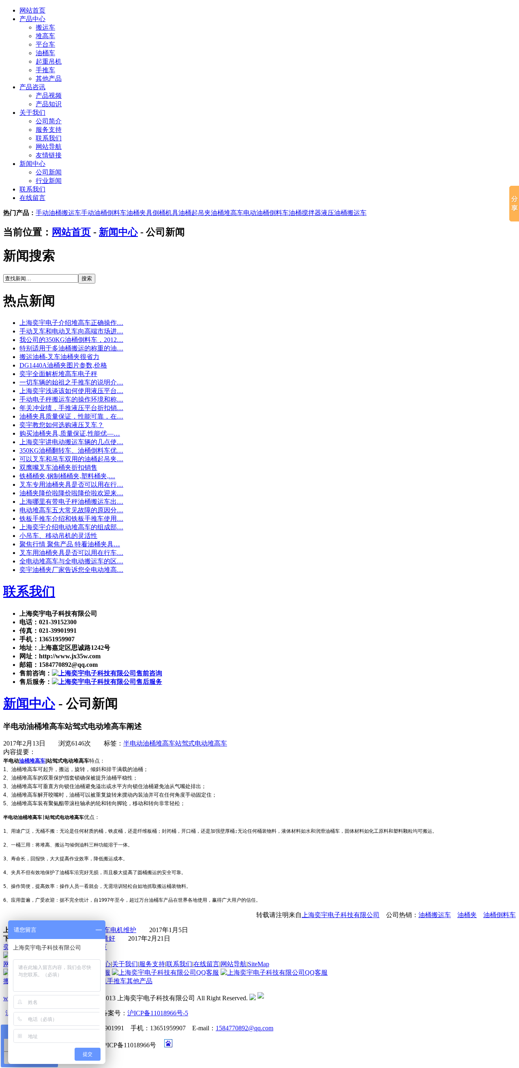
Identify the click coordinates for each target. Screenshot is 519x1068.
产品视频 (49, 95)
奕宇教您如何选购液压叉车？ (61, 424)
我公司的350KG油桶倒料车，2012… (71, 339)
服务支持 (49, 129)
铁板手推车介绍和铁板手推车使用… (71, 518)
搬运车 (45, 27)
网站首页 (32, 10)
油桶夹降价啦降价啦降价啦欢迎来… (71, 493)
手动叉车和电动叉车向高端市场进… (71, 331)
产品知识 (49, 104)
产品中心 (32, 18)
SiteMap (258, 964)
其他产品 (49, 78)
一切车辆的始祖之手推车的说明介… (71, 382)
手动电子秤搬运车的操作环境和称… (71, 399)
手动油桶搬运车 (58, 212)
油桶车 (45, 52)
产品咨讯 (32, 87)
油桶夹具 (139, 212)
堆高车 (45, 35)
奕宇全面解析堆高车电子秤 (58, 373)
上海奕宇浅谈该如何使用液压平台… (71, 390)
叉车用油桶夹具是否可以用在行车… (71, 552)
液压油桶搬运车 (344, 212)
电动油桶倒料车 (266, 212)
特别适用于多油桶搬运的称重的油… (71, 348)
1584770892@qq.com (244, 1028)
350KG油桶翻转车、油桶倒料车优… (71, 450)
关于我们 (32, 112)
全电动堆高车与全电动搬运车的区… (71, 561)
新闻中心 (32, 163)
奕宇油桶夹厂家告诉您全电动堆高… (71, 569)
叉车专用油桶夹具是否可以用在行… (71, 484)
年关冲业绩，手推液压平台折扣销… (71, 407)
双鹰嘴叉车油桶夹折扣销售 (58, 467)
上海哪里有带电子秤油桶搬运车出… (71, 501)
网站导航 (49, 146)
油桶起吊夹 (194, 212)
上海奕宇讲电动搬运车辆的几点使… (71, 441)
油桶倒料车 (499, 914)
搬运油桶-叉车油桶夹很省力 (59, 356)
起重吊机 (49, 61)
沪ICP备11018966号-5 (157, 1013)
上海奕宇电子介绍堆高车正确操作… (71, 322)
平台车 (45, 44)
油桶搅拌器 (305, 212)
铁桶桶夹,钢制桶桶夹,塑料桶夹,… (67, 476)
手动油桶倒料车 (104, 212)
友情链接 (49, 155)
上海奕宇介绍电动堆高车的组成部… (71, 527)
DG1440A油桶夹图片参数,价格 (63, 365)
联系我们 (49, 138)
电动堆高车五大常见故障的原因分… (71, 510)
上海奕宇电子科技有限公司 (341, 914)
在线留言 (32, 197)
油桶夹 (467, 914)
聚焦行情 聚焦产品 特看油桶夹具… (69, 544)
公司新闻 (49, 172)
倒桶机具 (165, 212)
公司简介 (49, 121)
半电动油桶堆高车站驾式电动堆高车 (175, 743)
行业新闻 (49, 180)
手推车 (45, 70)
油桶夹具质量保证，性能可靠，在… (71, 416)
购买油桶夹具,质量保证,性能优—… (69, 433)
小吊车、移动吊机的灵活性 (58, 535)
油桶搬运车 (434, 914)
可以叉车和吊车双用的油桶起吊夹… (71, 459)
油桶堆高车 (227, 212)
